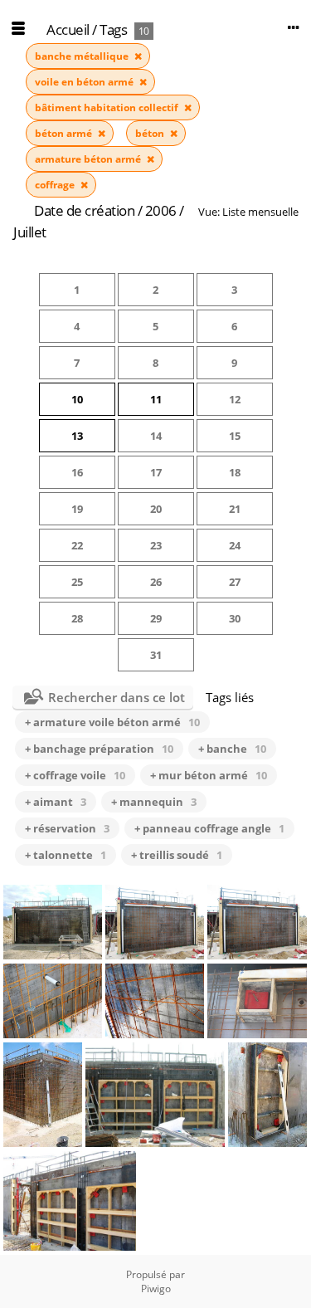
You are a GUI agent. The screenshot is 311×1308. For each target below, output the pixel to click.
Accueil (68, 29)
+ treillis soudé (176, 854)
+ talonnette (65, 854)
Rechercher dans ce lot (116, 697)
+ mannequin (154, 801)
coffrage (56, 185)
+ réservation (67, 828)
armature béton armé (89, 159)
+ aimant (55, 801)
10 (77, 399)
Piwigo (156, 1288)
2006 (161, 210)
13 (77, 435)
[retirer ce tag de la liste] (138, 56)
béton (151, 133)
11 (156, 399)
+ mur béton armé (208, 775)
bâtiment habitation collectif (108, 107)
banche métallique (83, 56)
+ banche (232, 748)
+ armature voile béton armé (112, 722)
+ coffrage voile (75, 775)
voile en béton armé (85, 82)
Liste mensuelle (260, 211)
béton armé (65, 133)
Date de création (84, 210)
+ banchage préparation (99, 748)
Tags (113, 29)
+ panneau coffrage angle (209, 828)
